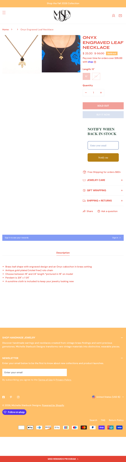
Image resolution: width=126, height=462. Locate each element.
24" (96, 76)
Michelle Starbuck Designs (26, 405)
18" (86, 76)
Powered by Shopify (53, 405)
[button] (63, 459)
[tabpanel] (63, 278)
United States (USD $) (108, 396)
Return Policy (116, 420)
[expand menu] (4, 12)
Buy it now (103, 114)
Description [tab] (63, 252)
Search (93, 420)
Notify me (103, 157)
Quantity (88, 85)
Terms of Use (45, 379)
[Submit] (63, 372)
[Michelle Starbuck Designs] (62, 15)
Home (5, 29)
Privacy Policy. (63, 379)
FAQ (103, 420)
